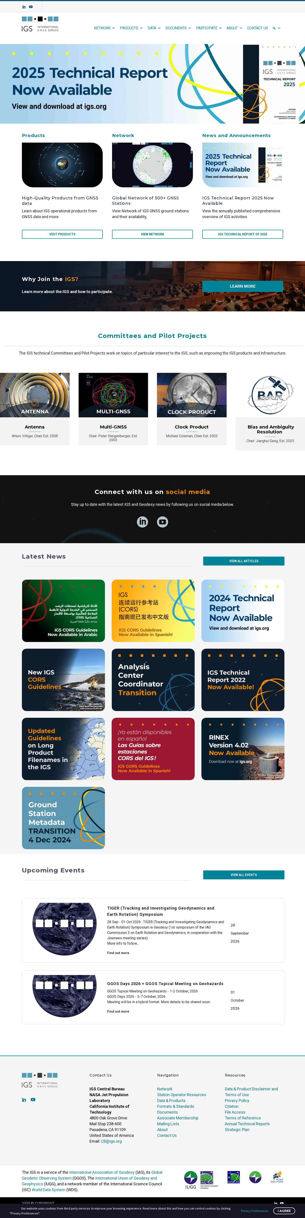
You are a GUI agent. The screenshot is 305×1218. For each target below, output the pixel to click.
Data (152, 28)
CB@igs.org (111, 1141)
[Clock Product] (192, 395)
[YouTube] (30, 6)
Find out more (118, 953)
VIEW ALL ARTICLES (244, 561)
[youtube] (162, 522)
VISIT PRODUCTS (62, 234)
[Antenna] (35, 395)
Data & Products (171, 1100)
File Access (235, 1112)
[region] (152, 84)
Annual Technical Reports (247, 1123)
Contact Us (257, 28)
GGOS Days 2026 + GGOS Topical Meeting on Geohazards (165, 983)
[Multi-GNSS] (113, 395)
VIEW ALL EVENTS (244, 875)
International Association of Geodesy (102, 1172)
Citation (231, 1106)
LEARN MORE (243, 286)
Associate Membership (177, 1118)
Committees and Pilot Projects (152, 336)
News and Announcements (236, 135)
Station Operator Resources (181, 1094)
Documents (176, 28)
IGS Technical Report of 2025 (242, 234)
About (232, 28)
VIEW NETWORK (152, 234)
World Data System (48, 1189)
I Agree (284, 1211)
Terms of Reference (243, 1118)
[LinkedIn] (24, 6)
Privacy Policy (237, 1100)
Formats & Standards (175, 1106)
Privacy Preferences (254, 1211)
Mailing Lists (168, 1123)
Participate (206, 28)
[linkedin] (142, 522)
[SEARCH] (276, 28)
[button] (152, 84)
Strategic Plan (237, 1129)
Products (129, 28)
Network (102, 28)
